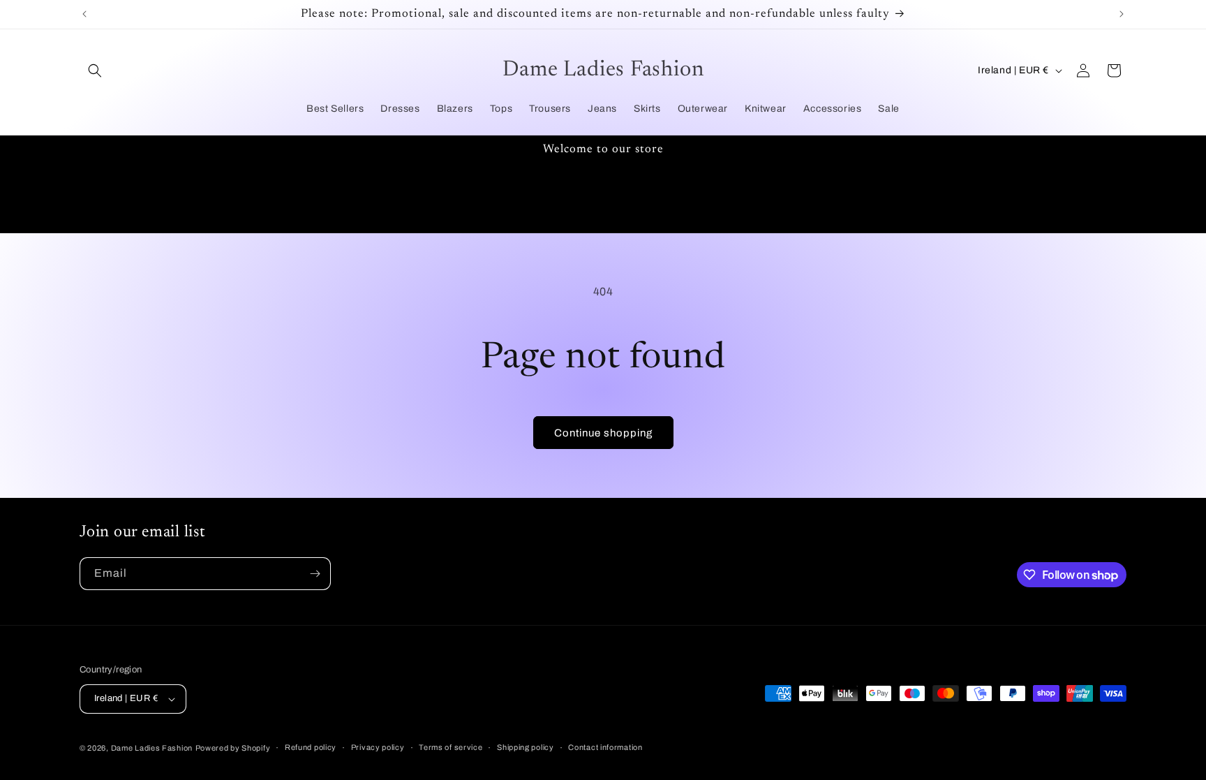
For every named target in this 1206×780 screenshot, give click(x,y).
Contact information (605, 747)
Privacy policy (378, 747)
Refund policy (310, 747)
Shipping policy (525, 747)
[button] (95, 70)
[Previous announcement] (84, 14)
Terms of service (450, 747)
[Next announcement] (1121, 14)
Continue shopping (603, 433)
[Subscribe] (314, 573)
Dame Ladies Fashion (152, 748)
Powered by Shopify (233, 748)
